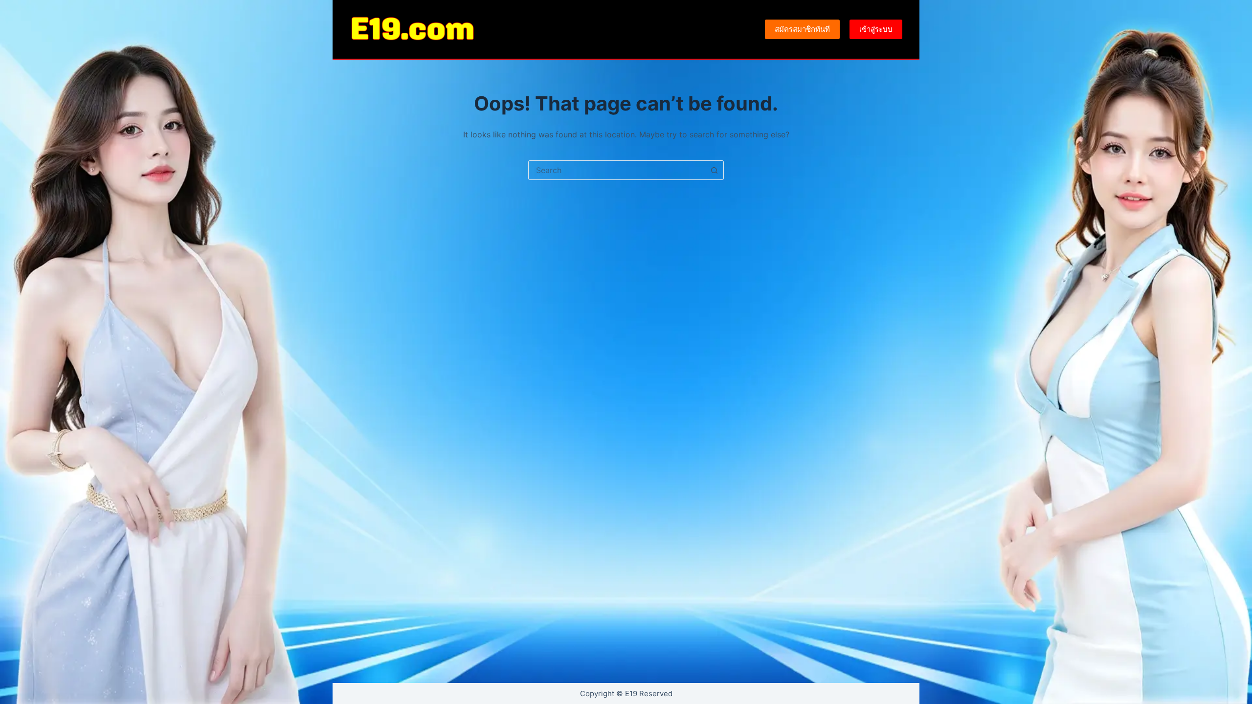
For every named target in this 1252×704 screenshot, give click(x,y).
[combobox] (617, 170)
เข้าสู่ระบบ (876, 29)
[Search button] (714, 170)
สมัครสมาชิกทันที (802, 29)
